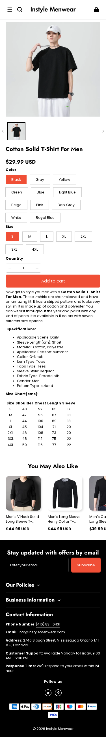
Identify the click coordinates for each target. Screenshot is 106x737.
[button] (10, 10)
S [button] (12, 236)
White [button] (16, 217)
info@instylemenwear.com (42, 632)
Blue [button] (40, 192)
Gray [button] (40, 179)
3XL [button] (14, 249)
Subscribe (86, 565)
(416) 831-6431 (48, 624)
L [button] (46, 236)
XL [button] (64, 236)
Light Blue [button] (67, 192)
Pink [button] (39, 204)
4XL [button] (35, 249)
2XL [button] (83, 236)
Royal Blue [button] (45, 217)
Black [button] (16, 179)
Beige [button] (16, 204)
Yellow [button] (64, 179)
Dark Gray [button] (66, 204)
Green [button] (16, 192)
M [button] (29, 236)
